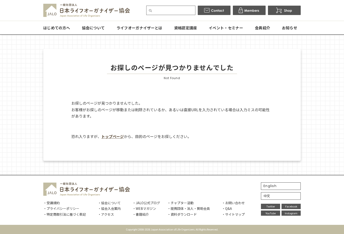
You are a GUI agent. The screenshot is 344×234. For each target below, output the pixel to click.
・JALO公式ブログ (146, 203)
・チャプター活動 (180, 203)
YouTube (271, 213)
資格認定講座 (185, 28)
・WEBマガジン (144, 208)
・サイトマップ (233, 214)
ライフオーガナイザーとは (139, 28)
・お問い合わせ (233, 203)
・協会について (109, 203)
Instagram (291, 213)
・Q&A (227, 208)
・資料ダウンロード (182, 214)
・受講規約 (51, 203)
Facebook (291, 206)
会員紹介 (262, 28)
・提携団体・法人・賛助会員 (188, 208)
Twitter (270, 206)
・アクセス (106, 214)
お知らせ (289, 28)
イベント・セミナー (226, 28)
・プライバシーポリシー (61, 208)
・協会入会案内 (109, 208)
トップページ (112, 136)
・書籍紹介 (140, 214)
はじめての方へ (56, 28)
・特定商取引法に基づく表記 (64, 214)
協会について (93, 28)
